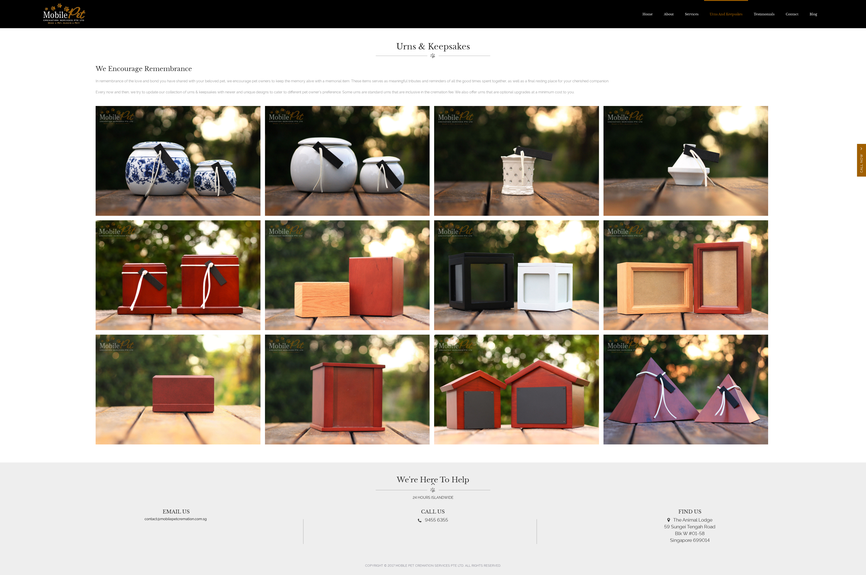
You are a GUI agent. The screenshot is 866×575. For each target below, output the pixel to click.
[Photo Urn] (685, 275)
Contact (792, 14)
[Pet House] (516, 389)
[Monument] (178, 275)
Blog (813, 14)
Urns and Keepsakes (726, 14)
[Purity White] (347, 161)
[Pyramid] (685, 389)
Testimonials (764, 14)
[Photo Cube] (516, 275)
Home (648, 14)
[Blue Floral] (178, 161)
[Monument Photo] (347, 389)
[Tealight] (685, 161)
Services (691, 14)
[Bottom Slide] (178, 389)
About (669, 14)
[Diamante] (516, 161)
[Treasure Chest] (347, 275)
